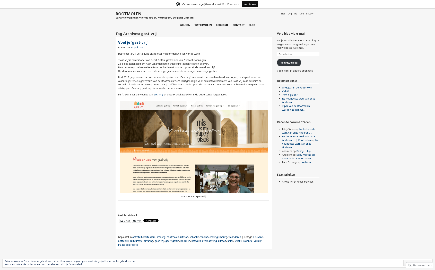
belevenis (258, 237)
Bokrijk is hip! (303, 151)
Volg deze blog (289, 62)
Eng (290, 13)
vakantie (194, 237)
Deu (302, 13)
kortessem (149, 237)
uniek (230, 240)
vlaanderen (235, 237)
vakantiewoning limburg (213, 237)
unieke (238, 240)
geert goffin (172, 240)
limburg (161, 237)
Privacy (310, 13)
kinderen (185, 240)
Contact (239, 25)
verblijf (258, 240)
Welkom (185, 25)
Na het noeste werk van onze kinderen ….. (300, 143)
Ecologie (222, 25)
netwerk (196, 240)
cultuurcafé (136, 240)
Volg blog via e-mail (291, 34)
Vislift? (285, 91)
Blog (252, 25)
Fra (295, 13)
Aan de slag (250, 4)
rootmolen (173, 237)
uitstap (184, 237)
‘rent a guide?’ (290, 94)
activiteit (137, 237)
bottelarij (123, 240)
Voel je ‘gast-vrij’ (133, 42)
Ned (283, 13)
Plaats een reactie (128, 244)
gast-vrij (159, 240)
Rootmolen (129, 14)
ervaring (148, 240)
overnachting (209, 240)
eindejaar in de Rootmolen (297, 87)
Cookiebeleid (75, 264)
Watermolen (203, 25)
